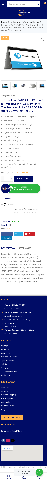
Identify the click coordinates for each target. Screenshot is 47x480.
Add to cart (24, 179)
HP (10, 225)
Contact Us (5, 402)
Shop (10, 22)
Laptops (17, 22)
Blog (3, 409)
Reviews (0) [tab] (25, 248)
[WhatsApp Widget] (39, 472)
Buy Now (7, 199)
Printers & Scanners (9, 357)
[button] (42, 39)
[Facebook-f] (3, 440)
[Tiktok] (13, 440)
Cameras (5, 368)
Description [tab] (8, 248)
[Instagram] (8, 440)
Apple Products (7, 360)
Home (4, 22)
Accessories (6, 353)
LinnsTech (12, 467)
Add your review (8, 95)
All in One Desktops (9, 372)
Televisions (5, 364)
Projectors (5, 375)
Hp (8, 228)
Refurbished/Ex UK (30, 22)
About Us (5, 387)
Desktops (5, 349)
